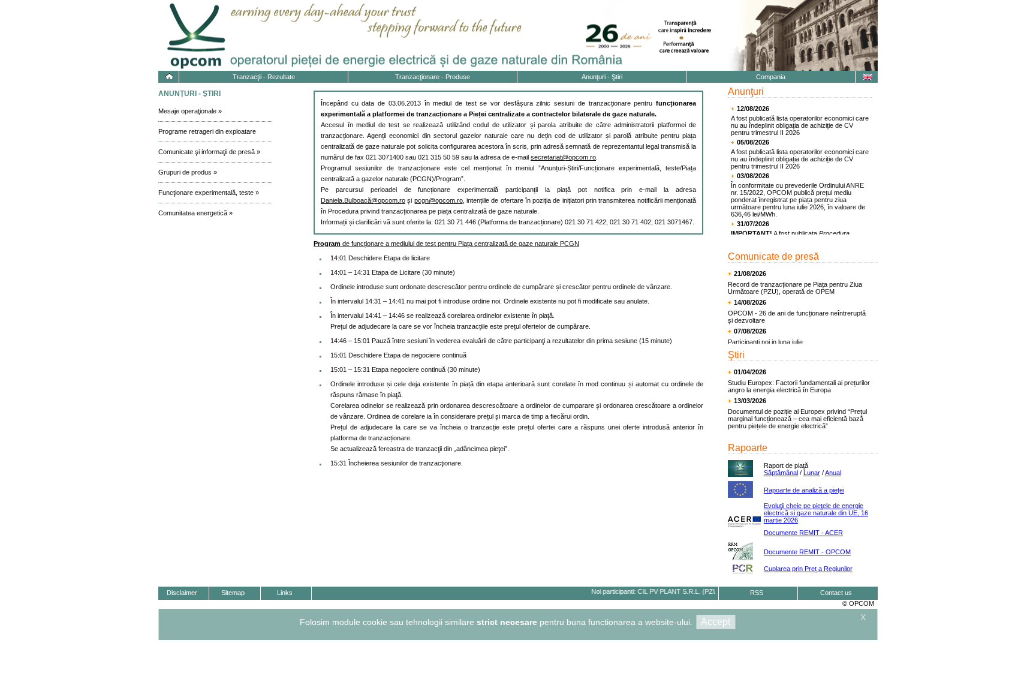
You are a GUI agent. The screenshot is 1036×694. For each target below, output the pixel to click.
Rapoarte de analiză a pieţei (804, 490)
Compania (770, 76)
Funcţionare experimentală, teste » (208, 192)
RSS (756, 592)
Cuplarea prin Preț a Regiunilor (808, 568)
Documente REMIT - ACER (803, 532)
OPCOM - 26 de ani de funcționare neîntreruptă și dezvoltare (797, 317)
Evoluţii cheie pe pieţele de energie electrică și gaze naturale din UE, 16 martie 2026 (816, 513)
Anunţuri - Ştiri (602, 76)
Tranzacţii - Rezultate (264, 76)
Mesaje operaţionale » (190, 111)
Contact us (836, 592)
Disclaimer (182, 592)
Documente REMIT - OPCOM (807, 551)
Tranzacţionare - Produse (432, 76)
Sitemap (233, 592)
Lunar (811, 472)
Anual (833, 472)
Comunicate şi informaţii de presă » (209, 151)
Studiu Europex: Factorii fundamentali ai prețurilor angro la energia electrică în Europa (799, 386)
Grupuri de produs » (187, 172)
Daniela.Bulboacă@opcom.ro (363, 200)
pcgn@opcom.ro (438, 200)
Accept (715, 622)
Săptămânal (781, 472)
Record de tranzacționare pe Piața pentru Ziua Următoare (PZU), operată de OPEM (795, 288)
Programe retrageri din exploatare (207, 131)
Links (285, 592)
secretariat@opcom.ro (563, 157)
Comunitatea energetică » (195, 213)
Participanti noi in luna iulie (765, 342)
